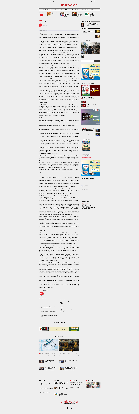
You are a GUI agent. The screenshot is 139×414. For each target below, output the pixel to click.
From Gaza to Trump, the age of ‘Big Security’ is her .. (51, 368)
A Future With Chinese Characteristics (49, 361)
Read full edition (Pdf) (85, 154)
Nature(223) (72, 387)
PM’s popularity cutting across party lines (71, 361)
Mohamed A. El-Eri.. (63, 353)
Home (44, 9)
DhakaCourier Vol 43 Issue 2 (93, 104)
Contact (87, 9)
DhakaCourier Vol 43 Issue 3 (93, 101)
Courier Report (46, 24)
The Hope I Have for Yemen (70, 301)
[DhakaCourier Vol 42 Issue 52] (98, 387)
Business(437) (73, 382)
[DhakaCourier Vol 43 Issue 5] (88, 383)
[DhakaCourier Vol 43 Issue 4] (93, 383)
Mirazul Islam (42, 353)
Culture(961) (73, 384)
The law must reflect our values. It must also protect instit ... (92, 24)
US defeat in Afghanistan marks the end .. (63, 394)
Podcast (72, 9)
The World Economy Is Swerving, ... (67, 352)
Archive (82, 9)
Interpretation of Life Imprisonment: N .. (63, 383)
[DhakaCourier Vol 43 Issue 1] (93, 387)
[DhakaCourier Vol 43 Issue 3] (98, 383)
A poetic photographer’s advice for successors (71, 309)
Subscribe (93, 9)
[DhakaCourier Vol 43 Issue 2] (88, 387)
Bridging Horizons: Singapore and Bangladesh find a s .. (71, 368)
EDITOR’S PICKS (85, 28)
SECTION (49, 9)
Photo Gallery (56, 9)
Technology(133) (80, 382)
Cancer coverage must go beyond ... (47, 352)
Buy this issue (88, 157)
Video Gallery (64, 9)
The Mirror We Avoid (90, 54)
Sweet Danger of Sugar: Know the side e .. (63, 388)
